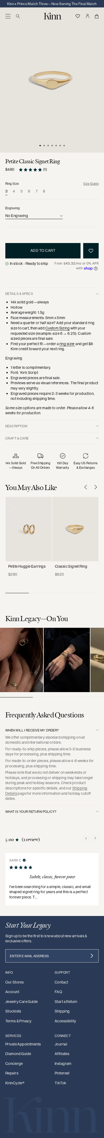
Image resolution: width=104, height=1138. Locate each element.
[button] (8, 16)
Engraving (12, 208)
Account (12, 991)
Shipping (62, 1011)
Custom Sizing (57, 328)
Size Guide (91, 184)
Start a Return (66, 1001)
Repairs (11, 1073)
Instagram (63, 1063)
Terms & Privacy (18, 1021)
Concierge (14, 1063)
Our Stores (14, 982)
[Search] (18, 16)
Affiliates (62, 1053)
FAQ (58, 991)
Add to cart (42, 250)
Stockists (13, 1011)
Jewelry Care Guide (21, 1001)
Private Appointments (23, 1044)
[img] (24, 859)
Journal (61, 1044)
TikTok (60, 1083)
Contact (61, 982)
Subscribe (91, 955)
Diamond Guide (18, 1053)
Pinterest (62, 1073)
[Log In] (87, 16)
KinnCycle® (14, 1083)
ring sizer (67, 343)
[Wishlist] (77, 16)
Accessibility (65, 1021)
